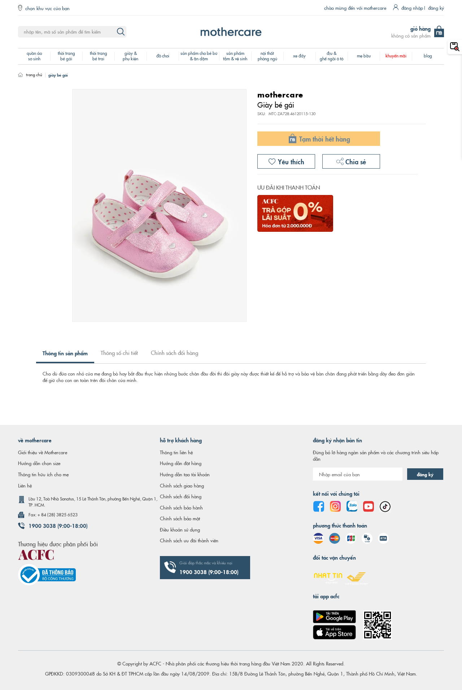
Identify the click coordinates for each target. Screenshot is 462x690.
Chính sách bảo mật (180, 518)
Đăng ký (436, 7)
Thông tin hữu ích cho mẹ (43, 474)
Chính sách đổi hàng (174, 352)
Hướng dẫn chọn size (39, 462)
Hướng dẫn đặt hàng (180, 462)
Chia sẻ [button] (355, 161)
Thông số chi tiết (119, 352)
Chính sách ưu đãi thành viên (189, 540)
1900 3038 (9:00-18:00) (58, 525)
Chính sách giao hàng (182, 485)
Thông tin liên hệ (176, 452)
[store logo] (231, 31)
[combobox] (72, 32)
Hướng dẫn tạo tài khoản (185, 474)
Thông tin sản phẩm (65, 353)
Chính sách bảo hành (181, 507)
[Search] (120, 32)
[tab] (65, 356)
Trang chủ (34, 74)
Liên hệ (25, 485)
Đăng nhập (412, 7)
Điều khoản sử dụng (180, 529)
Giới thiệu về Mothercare (42, 452)
